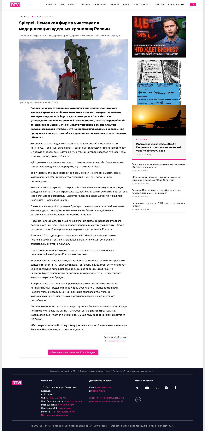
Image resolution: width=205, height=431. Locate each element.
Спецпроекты (176, 5)
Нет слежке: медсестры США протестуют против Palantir (158, 204)
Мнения (115, 5)
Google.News (98, 391)
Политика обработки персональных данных (134, 371)
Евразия (85, 5)
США (62, 5)
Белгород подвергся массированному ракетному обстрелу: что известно (158, 165)
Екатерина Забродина (115, 337)
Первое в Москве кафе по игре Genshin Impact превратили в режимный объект (157, 191)
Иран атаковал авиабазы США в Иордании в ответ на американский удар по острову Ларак (158, 147)
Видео (126, 5)
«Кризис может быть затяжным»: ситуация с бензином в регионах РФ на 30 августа (156, 178)
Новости (51, 5)
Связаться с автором (115, 341)
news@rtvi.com (66, 404)
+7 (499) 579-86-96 (56, 397)
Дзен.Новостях (103, 387)
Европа (72, 5)
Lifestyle (159, 5)
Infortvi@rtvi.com (73, 401)
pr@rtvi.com (64, 408)
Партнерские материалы (54, 415)
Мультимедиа (142, 5)
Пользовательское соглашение (95, 371)
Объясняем (100, 5)
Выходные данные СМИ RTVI (63, 371)
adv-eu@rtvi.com (66, 411)
